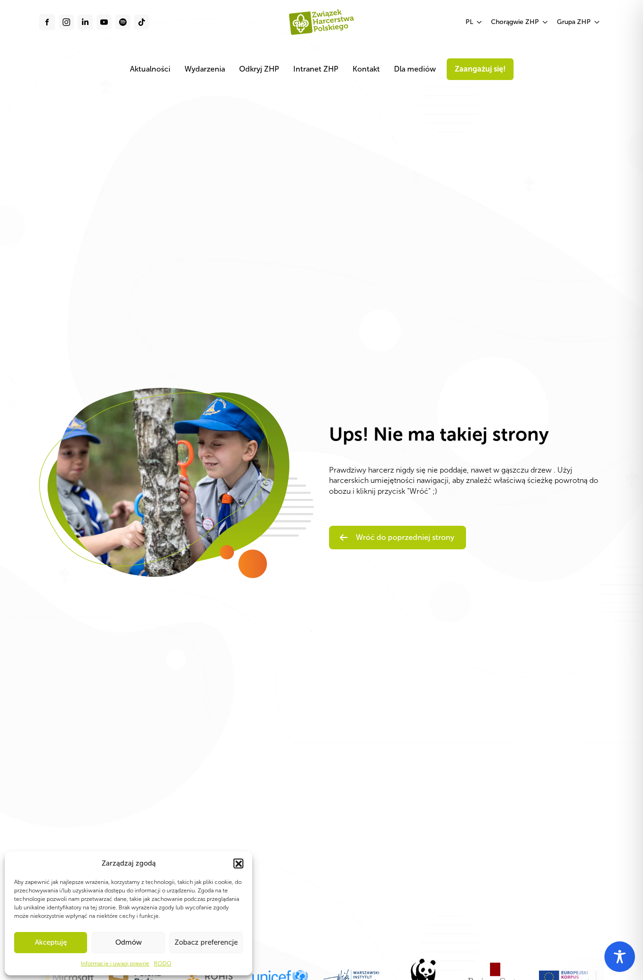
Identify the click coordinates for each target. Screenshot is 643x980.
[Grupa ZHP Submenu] (597, 22)
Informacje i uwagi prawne (115, 963)
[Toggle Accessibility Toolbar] (619, 956)
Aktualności (150, 68)
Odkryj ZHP (259, 68)
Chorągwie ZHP (515, 22)
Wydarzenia (205, 68)
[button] (238, 863)
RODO (162, 963)
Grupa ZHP (574, 22)
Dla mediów (415, 68)
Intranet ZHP (315, 68)
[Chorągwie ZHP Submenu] (545, 22)
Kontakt (366, 68)
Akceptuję (51, 942)
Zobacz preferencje (206, 942)
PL (469, 22)
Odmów (128, 942)
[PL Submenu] (479, 22)
